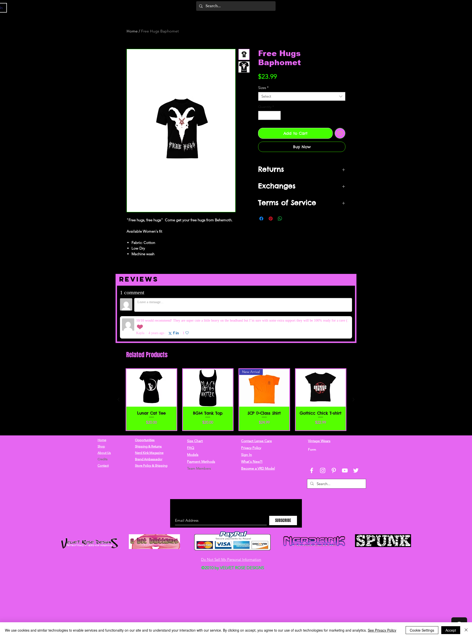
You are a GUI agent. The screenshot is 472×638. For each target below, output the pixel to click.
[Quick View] (151, 362)
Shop (101, 421)
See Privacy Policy (382, 630)
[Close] (466, 630)
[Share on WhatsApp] (280, 219)
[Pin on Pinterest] (271, 219)
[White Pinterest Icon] (333, 445)
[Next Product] (353, 374)
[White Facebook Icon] (311, 445)
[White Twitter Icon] (355, 445)
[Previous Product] (118, 374)
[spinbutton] (269, 115)
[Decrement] (262, 115)
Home (132, 31)
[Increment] (277, 115)
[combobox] (301, 96)
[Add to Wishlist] (340, 133)
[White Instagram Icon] (322, 445)
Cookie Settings (422, 630)
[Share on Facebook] (261, 219)
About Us (104, 427)
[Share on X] (289, 219)
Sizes (263, 88)
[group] (236, 374)
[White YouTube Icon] (344, 445)
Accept (450, 630)
